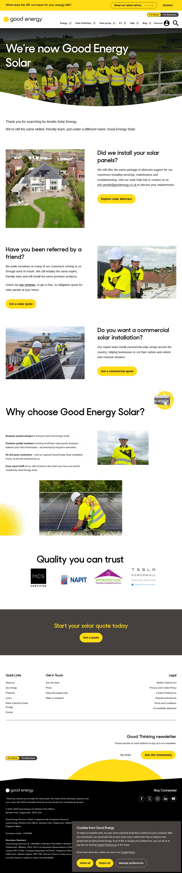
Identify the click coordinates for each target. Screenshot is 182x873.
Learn (9, 698)
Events (9, 712)
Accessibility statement (164, 708)
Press (49, 688)
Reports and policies (166, 698)
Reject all (106, 864)
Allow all (86, 864)
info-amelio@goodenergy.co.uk (117, 184)
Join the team (52, 682)
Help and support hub (57, 693)
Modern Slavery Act (166, 682)
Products (10, 693)
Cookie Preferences (107, 845)
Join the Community (158, 754)
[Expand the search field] (176, 23)
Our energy (11, 688)
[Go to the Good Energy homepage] (22, 19)
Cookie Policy (128, 852)
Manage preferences (131, 864)
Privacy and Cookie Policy (163, 688)
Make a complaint (55, 698)
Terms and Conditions (165, 703)
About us (10, 682)
